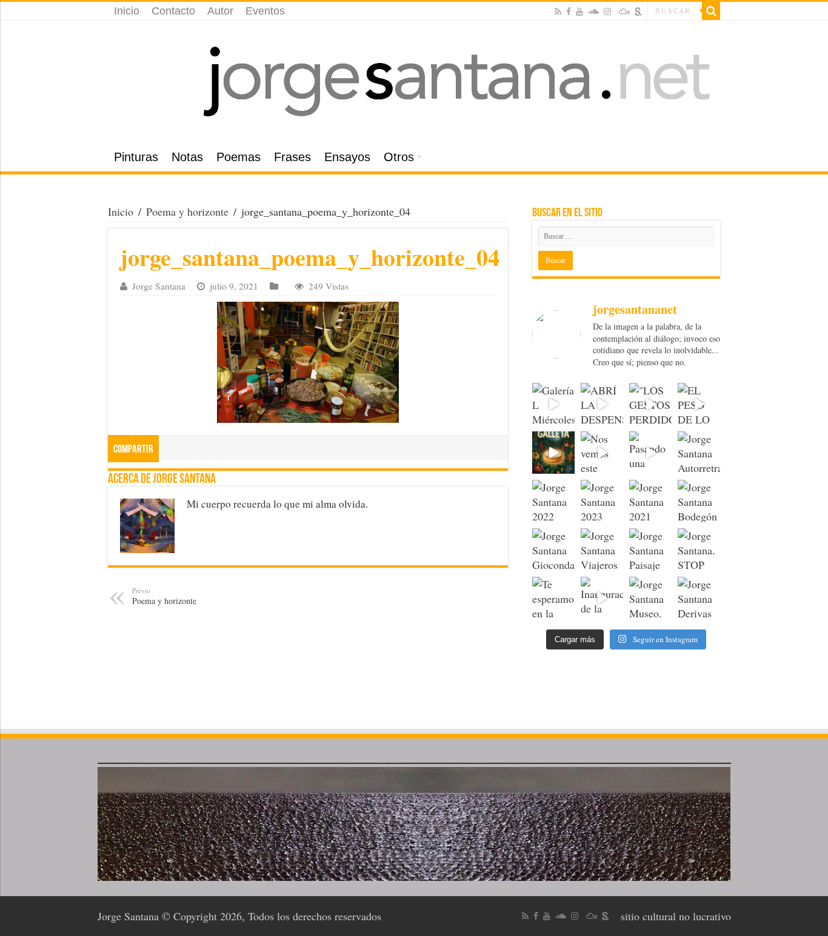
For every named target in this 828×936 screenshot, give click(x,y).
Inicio (126, 11)
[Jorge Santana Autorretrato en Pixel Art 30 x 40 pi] (699, 452)
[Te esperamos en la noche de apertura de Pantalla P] (553, 598)
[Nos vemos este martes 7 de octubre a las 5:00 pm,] (602, 452)
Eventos (265, 11)
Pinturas (136, 157)
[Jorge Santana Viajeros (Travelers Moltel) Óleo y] (602, 549)
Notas (187, 157)
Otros (399, 157)
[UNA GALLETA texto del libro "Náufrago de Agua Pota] (553, 452)
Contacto (173, 11)
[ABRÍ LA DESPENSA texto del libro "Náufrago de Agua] (602, 404)
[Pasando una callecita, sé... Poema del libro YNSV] (650, 452)
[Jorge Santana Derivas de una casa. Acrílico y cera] (699, 598)
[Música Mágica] (624, 11)
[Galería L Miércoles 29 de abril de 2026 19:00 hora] (553, 404)
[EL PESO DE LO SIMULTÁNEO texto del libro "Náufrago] (699, 404)
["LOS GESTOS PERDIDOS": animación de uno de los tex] (650, 404)
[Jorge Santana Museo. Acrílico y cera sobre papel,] (650, 598)
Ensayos (347, 157)
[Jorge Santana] (414, 82)
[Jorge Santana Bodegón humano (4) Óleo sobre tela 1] (699, 501)
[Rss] (558, 11)
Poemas (238, 157)
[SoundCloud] (593, 11)
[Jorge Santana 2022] (553, 501)
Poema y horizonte (187, 211)
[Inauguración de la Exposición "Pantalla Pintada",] (602, 598)
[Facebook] (568, 11)
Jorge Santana (158, 286)
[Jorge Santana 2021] (650, 501)
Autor (220, 11)
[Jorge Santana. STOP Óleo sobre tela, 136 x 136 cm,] (699, 549)
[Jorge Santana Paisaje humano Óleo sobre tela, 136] (650, 549)
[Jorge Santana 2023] (602, 501)
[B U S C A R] (711, 11)
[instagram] (607, 11)
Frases (292, 157)
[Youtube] (579, 11)
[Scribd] (638, 11)
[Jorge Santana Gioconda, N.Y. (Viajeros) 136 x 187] (553, 549)
